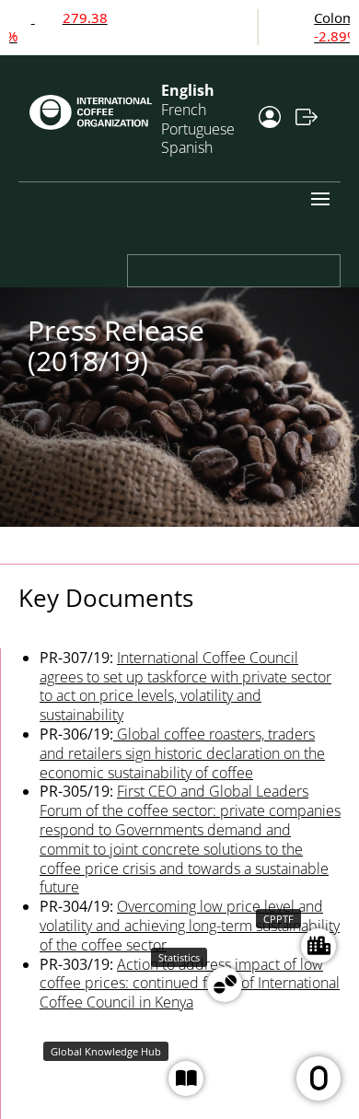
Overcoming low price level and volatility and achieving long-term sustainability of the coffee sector (190, 925)
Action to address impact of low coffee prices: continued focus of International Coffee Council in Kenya (190, 983)
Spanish (187, 147)
